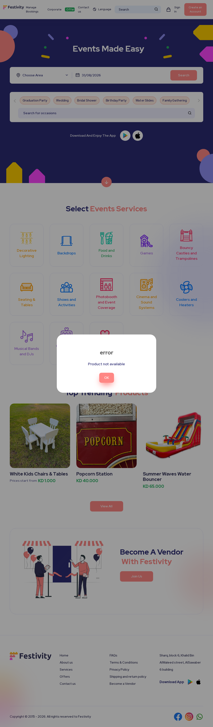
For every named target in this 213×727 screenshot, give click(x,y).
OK (106, 377)
